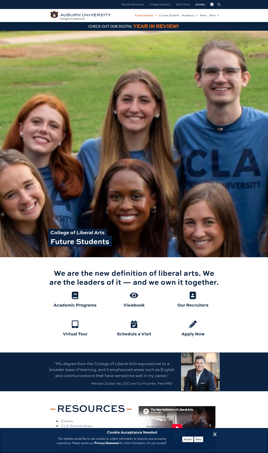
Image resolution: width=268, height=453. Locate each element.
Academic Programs (75, 305)
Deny (198, 439)
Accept (188, 439)
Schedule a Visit (134, 334)
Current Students (169, 15)
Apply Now (193, 334)
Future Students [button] (144, 15)
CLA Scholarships (76, 426)
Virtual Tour (75, 334)
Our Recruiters (193, 305)
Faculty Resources (133, 4)
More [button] (213, 15)
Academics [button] (188, 15)
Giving (200, 4)
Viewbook (134, 305)
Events (67, 421)
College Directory (160, 4)
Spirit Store (183, 4)
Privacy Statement (106, 443)
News (203, 15)
